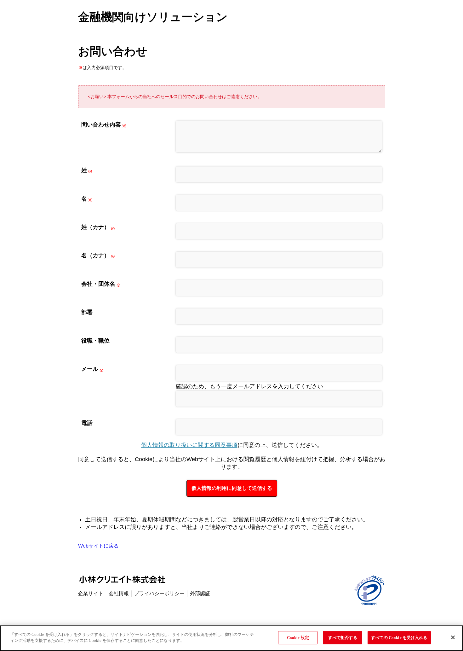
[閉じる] (453, 637)
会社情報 (119, 593)
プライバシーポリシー (159, 593)
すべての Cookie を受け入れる (399, 637)
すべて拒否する (342, 637)
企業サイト (90, 593)
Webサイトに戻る (98, 545)
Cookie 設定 (298, 637)
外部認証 (200, 593)
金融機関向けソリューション (153, 16)
